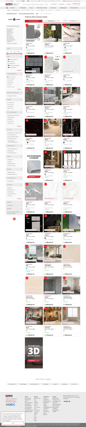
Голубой (12, 61)
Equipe (35, 420)
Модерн (10, 159)
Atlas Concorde (37, 410)
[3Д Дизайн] (34, 352)
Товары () (51, 21)
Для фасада (11, 117)
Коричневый (13, 67)
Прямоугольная (12, 174)
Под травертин (12, 193)
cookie (11, 413)
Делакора (36, 402)
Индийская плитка (28, 411)
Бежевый (12, 63)
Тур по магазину (57, 1)
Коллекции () (33, 21)
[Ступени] (34, 165)
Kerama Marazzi (37, 398)
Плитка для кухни (28, 407)
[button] (41, 42)
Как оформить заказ (57, 401)
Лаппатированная (12, 148)
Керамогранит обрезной (14, 132)
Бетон (10, 195)
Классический (11, 165)
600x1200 (11, 104)
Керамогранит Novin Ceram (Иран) (49, 266)
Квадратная (11, 172)
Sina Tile (9, 35)
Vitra (35, 416)
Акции (31, 8)
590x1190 (11, 108)
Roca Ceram (9, 37)
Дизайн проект (56, 398)
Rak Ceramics (10, 38)
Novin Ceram (11, 77)
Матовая (11, 150)
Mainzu (35, 417)
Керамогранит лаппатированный (12, 141)
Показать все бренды (12, 43)
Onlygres (9, 41)
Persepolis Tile (10, 40)
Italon (35, 399)
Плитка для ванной (28, 402)
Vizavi (8, 34)
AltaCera (35, 405)
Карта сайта (55, 402)
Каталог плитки (28, 398)
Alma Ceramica (37, 407)
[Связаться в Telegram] (63, 1)
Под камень (11, 189)
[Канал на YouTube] (7, 404)
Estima (35, 408)
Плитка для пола (28, 405)
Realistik (9, 31)
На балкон (11, 121)
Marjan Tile (9, 33)
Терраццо (11, 191)
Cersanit (35, 404)
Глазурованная (12, 134)
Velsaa (35, 414)
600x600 (10, 106)
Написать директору (57, 404)
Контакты (53, 8)
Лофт (10, 161)
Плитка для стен (28, 408)
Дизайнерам (63, 8)
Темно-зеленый (14, 59)
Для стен (11, 123)
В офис (10, 119)
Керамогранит (12, 96)
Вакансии (45, 414)
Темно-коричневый (14, 65)
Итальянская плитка (29, 410)
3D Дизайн (23, 8)
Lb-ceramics (36, 411)
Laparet (35, 401)
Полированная (12, 152)
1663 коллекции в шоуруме (46, 1)
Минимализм (11, 163)
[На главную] (13, 396)
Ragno (35, 419)
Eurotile (8, 30)
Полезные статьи (56, 399)
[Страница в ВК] (9, 404)
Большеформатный (13, 136)
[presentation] (7, 59)
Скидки (44, 404)
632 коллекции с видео (33, 1)
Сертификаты (46, 399)
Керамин (36, 413)
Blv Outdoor (9, 29)
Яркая (10, 187)
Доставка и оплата (42, 8)
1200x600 (11, 102)
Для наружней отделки (13, 115)
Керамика (11, 181)
